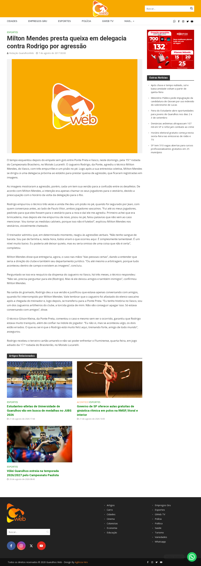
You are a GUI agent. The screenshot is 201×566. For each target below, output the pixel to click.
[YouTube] (41, 545)
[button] (192, 557)
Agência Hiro (81, 562)
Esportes (64, 21)
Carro (110, 509)
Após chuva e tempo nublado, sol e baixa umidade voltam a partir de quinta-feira (170, 89)
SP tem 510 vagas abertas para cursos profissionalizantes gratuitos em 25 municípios (172, 149)
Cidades (12, 21)
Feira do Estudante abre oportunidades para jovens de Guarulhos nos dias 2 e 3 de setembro (172, 114)
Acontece (83, 402)
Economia (112, 527)
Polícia (86, 21)
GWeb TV (160, 514)
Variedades (161, 537)
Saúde (158, 527)
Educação (112, 532)
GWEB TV (108, 21)
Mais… (128, 21)
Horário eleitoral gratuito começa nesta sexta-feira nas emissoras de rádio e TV (172, 136)
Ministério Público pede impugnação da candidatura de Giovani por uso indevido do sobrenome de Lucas (172, 101)
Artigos (111, 505)
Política (159, 523)
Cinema (111, 518)
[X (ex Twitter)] (31, 545)
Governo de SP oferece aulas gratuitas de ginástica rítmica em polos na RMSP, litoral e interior (107, 411)
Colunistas (112, 523)
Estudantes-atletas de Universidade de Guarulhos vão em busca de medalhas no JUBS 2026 (39, 411)
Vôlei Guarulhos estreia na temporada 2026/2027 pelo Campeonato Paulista (33, 473)
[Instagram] (21, 545)
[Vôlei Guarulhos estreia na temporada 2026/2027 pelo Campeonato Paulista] (39, 444)
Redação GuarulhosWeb (21, 53)
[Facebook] (11, 545)
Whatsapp (160, 541)
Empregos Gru (37, 21)
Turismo (159, 532)
